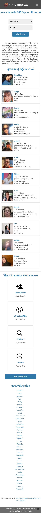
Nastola (19, 461)
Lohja (20, 441)
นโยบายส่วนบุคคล (22, 498)
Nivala (19, 483)
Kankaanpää (19, 469)
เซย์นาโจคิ (19, 424)
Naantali (20, 466)
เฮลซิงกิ (19, 390)
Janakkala (19, 455)
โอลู (19, 399)
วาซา (20, 421)
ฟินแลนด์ (19, 489)
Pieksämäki (20, 475)
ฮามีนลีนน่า (19, 419)
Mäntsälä (19, 449)
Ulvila (20, 472)
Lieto (19, 458)
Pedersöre (19, 486)
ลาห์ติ (20, 413)
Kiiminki (19, 478)
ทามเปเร (20, 396)
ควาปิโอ (20, 410)
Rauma (19, 435)
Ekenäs (19, 464)
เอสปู (19, 393)
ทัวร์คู (20, 402)
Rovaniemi (19, 427)
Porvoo (19, 430)
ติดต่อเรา (22, 500)
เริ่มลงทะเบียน (20, 377)
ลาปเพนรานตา (19, 416)
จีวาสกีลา (19, 407)
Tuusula (20, 444)
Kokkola (20, 433)
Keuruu (19, 480)
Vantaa (19, 405)
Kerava (19, 447)
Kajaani (19, 438)
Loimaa (19, 452)
